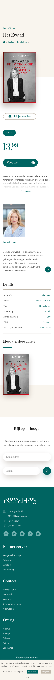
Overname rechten (12, 604)
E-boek (9, 133)
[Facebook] (6, 533)
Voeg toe (12, 162)
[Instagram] (30, 533)
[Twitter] (38, 533)
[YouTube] (22, 533)
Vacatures (8, 599)
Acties (6, 643)
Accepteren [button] (32, 671)
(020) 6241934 (14, 525)
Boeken (11, 42)
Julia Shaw (9, 28)
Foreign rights (9, 589)
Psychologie (22, 42)
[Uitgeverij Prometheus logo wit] (19, 501)
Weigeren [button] (45, 671)
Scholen (7, 638)
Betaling (7, 565)
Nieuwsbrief (8, 608)
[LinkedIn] (14, 533)
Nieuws (6, 628)
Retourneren (9, 560)
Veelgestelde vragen (12, 555)
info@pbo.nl (13, 521)
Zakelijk (6, 633)
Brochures (8, 647)
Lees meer (27, 677)
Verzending (8, 569)
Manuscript (8, 594)
